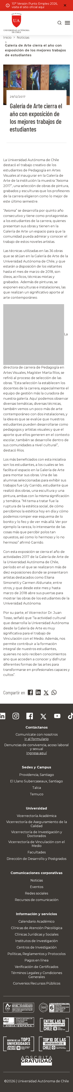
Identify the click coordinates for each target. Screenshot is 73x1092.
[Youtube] (57, 716)
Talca (36, 788)
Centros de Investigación (37, 947)
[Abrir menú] (67, 23)
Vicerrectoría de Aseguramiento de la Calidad (36, 824)
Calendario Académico (36, 921)
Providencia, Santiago (36, 775)
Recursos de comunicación (36, 900)
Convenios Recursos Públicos (36, 983)
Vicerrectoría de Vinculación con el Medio (36, 844)
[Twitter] (43, 716)
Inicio (7, 37)
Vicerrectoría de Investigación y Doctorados (36, 834)
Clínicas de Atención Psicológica (36, 928)
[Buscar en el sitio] (60, 23)
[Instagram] (16, 716)
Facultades (37, 852)
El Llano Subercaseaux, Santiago (36, 781)
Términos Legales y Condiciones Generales (36, 975)
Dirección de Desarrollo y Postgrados (36, 859)
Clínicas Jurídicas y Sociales (36, 934)
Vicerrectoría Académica (36, 816)
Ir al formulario (37, 739)
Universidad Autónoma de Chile (43, 1081)
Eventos (36, 887)
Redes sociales (36, 893)
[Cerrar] (64, 5)
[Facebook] (29, 716)
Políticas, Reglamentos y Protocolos (36, 954)
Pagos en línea (36, 960)
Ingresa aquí (36, 753)
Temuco (36, 794)
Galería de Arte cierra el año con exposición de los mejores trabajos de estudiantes (35, 50)
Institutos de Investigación (36, 941)
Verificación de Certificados (36, 967)
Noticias (23, 37)
